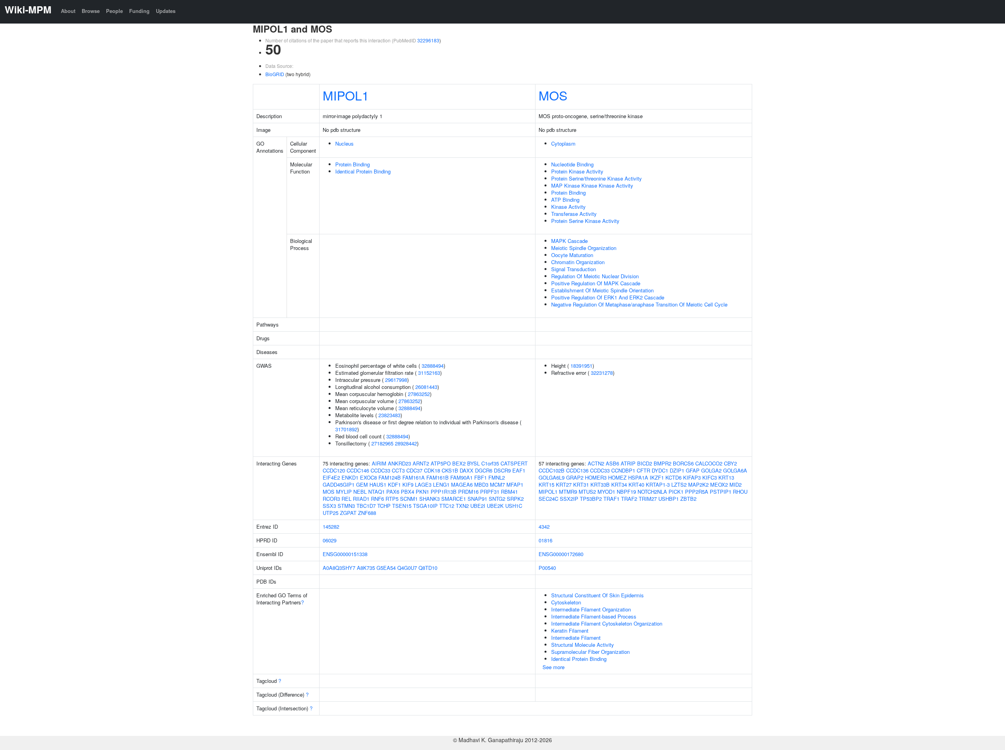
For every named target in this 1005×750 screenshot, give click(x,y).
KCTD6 (673, 477)
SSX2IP (569, 498)
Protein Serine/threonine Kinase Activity (596, 178)
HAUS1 (377, 484)
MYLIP (344, 491)
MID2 (735, 484)
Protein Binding (352, 164)
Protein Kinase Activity (577, 171)
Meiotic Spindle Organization (583, 248)
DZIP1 (677, 470)
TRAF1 (611, 498)
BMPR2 (662, 463)
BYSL (473, 463)
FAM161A (413, 477)
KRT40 (636, 484)
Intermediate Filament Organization (591, 609)
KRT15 (546, 484)
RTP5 (392, 498)
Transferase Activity (574, 213)
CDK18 (432, 470)
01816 (545, 540)
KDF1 (394, 484)
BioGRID (274, 74)
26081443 (426, 387)
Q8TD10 (427, 567)
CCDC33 (380, 470)
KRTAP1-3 (658, 484)
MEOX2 (719, 484)
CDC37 (414, 470)
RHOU (740, 491)
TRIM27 (648, 498)
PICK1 (676, 491)
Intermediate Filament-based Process (593, 616)
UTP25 (330, 512)
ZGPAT (348, 512)
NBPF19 (626, 491)
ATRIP (628, 463)
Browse (91, 11)
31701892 (346, 429)
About (68, 11)
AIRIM (379, 463)
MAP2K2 (698, 484)
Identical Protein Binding (363, 171)
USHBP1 (668, 498)
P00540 (547, 567)
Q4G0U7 (407, 567)
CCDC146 (358, 470)
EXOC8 (368, 477)
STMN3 (346, 505)
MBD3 (481, 484)
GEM (362, 484)
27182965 (382, 443)
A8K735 (366, 567)
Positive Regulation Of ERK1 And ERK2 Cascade (607, 297)
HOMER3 (596, 477)
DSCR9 (502, 470)
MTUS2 (587, 491)
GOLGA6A (735, 470)
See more (554, 667)
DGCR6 (483, 470)
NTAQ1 (376, 491)
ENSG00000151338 (345, 554)
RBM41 (509, 491)
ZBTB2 (688, 498)
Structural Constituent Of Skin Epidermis (597, 595)
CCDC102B (552, 470)
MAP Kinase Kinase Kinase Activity (592, 185)
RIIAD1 (361, 498)
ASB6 (612, 463)
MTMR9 (568, 491)
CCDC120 (334, 470)
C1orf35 (490, 463)
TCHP (384, 505)
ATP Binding (565, 199)
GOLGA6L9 (552, 477)
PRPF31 (489, 491)
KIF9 (407, 484)
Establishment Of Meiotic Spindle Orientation (602, 290)
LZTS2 (679, 484)
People (114, 11)
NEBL (360, 491)
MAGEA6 (462, 484)
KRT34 (619, 484)
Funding (139, 11)
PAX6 (392, 491)
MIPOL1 (346, 95)
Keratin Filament (569, 630)
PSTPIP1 (720, 491)
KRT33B (600, 484)
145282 (331, 526)
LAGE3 (423, 484)
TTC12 (446, 505)
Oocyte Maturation (572, 255)
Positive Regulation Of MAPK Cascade (595, 283)
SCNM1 (409, 498)
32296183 (428, 40)
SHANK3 (429, 498)
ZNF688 (367, 512)
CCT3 (398, 470)
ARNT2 (421, 463)
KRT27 (564, 484)
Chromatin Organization (578, 262)
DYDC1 (660, 470)
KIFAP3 (692, 477)
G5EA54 (386, 567)
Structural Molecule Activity (582, 644)
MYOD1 (606, 491)
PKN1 (422, 491)
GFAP (693, 470)
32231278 (602, 372)
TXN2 (462, 505)
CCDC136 (577, 470)
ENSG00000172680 (561, 554)
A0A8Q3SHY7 (339, 567)
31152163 (429, 372)
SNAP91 (477, 498)
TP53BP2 (591, 498)
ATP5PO (441, 463)
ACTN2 (596, 463)
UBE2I (477, 505)
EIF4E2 (331, 477)
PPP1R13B (444, 491)
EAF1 (518, 470)
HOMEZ (617, 477)
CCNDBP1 (623, 470)
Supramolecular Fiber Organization (590, 651)
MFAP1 (514, 484)
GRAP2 (574, 477)
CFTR (643, 470)
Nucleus (344, 143)
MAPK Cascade (569, 241)
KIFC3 (709, 477)
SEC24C (548, 498)
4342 (544, 526)
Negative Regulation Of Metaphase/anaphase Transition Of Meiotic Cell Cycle (639, 304)
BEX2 (459, 463)
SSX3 (329, 505)
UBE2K (495, 505)
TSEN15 (401, 505)
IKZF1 (657, 477)
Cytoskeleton (566, 602)
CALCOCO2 (708, 463)
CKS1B (450, 470)
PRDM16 (468, 491)
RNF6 (377, 498)
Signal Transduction (573, 269)
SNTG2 (497, 498)
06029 (329, 540)
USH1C (513, 505)
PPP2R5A (696, 491)
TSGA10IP (425, 505)
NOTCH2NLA (652, 491)
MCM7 (497, 484)
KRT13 (726, 477)
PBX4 (407, 491)
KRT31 (581, 484)
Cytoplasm (563, 143)
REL (346, 498)
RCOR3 (331, 498)
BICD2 (644, 463)
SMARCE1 (453, 498)
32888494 (433, 365)
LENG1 (441, 484)
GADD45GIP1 (338, 484)
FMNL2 (496, 477)
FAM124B (389, 477)
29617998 (396, 379)
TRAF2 (629, 498)
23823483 (389, 415)
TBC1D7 (366, 505)
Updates (165, 11)
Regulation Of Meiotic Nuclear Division (595, 276)
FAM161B (437, 477)
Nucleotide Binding (572, 164)
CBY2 (730, 463)
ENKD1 (350, 477)
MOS (553, 95)
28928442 (406, 443)
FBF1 (480, 477)
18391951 (581, 365)
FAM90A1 (461, 477)
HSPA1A (638, 477)
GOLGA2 (711, 470)
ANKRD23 (399, 463)
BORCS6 (683, 463)
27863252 (419, 394)
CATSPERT (514, 463)
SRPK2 (515, 498)
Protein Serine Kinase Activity (585, 220)
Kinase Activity (568, 206)
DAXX (466, 470)
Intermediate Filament (576, 637)
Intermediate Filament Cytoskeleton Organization (606, 623)
